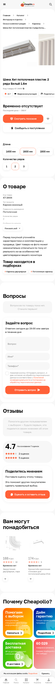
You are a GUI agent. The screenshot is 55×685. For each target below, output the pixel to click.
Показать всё (11, 228)
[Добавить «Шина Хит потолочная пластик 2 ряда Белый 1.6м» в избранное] (48, 119)
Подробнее (32, 673)
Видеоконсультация (27, 94)
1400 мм (11, 151)
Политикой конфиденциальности (27, 378)
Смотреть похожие (25, 118)
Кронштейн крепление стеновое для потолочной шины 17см (39, 571)
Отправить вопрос (25, 389)
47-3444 (18, 88)
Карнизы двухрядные (16, 271)
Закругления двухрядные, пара (11, 570)
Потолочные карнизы (43, 271)
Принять (46, 673)
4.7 (9, 94)
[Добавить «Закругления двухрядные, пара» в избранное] (5, 578)
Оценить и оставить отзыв (29, 494)
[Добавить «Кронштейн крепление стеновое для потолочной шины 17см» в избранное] (30, 578)
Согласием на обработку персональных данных (27, 381)
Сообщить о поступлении (30, 128)
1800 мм (45, 151)
